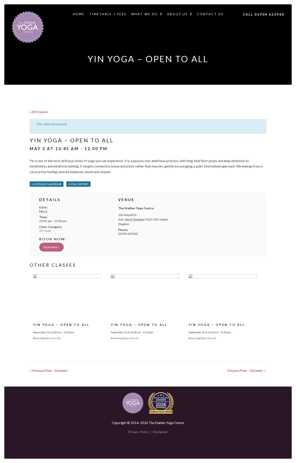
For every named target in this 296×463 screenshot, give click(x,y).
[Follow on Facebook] (140, 444)
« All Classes (39, 112)
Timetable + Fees (108, 14)
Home (79, 14)
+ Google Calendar (47, 184)
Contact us (210, 14)
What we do (144, 14)
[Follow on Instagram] (155, 444)
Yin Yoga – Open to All (61, 325)
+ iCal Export (78, 184)
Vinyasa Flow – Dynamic (49, 370)
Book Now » (51, 247)
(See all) (56, 338)
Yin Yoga (45, 230)
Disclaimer (160, 432)
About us (177, 14)
